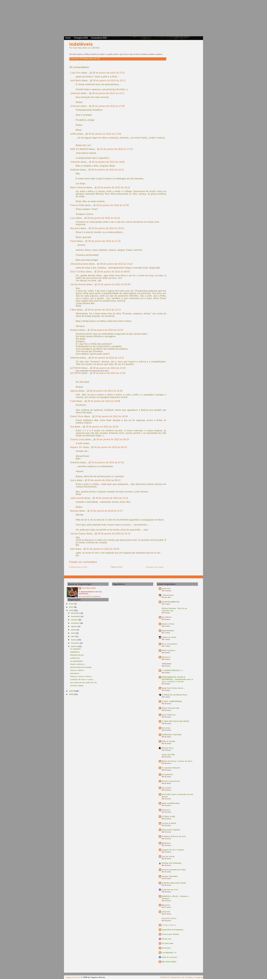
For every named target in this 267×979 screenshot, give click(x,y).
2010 (71, 610)
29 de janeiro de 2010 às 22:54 (102, 426)
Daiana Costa (77, 439)
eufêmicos (75, 658)
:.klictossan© (168, 595)
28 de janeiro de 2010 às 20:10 (103, 218)
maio (73, 633)
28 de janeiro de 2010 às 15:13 (109, 80)
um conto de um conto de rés (83, 683)
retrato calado (76, 686)
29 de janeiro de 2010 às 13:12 (107, 358)
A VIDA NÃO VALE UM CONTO (175, 721)
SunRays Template (194, 977)
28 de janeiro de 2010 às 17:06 (104, 134)
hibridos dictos (77, 655)
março (74, 640)
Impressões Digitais (171, 830)
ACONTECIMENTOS (171, 602)
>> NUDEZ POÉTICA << (172, 670)
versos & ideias (169, 823)
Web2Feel (164, 977)
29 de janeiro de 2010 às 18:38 (111, 416)
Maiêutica (166, 843)
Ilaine (73, 480)
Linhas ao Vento (169, 637)
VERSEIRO (166, 664)
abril (73, 636)
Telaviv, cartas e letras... (81, 676)
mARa (73, 134)
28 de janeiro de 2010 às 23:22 (116, 264)
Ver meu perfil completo (90, 596)
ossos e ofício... (77, 670)
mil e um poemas (169, 644)
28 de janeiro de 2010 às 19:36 (112, 205)
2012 (71, 604)
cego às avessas (169, 957)
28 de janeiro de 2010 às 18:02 (108, 162)
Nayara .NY (76, 447)
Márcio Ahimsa (78, 187)
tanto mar (166, 589)
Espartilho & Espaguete (172, 930)
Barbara (74, 330)
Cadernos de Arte (170, 890)
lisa (72, 426)
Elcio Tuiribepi (78, 271)
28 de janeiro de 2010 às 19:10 (113, 187)
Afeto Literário (168, 650)
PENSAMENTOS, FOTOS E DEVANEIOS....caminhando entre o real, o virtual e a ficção (177, 679)
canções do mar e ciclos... (82, 679)
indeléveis (81, 44)
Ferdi (73, 401)
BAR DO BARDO (79, 149)
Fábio (73, 310)
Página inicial (116, 567)
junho (74, 630)
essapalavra (167, 775)
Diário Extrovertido (170, 708)
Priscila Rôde (77, 205)
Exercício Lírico (169, 918)
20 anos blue (167, 943)
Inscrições (166, 788)
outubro (75, 620)
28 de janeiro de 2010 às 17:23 (116, 149)
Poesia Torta (167, 748)
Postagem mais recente (78, 567)
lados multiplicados (171, 803)
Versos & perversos (171, 781)
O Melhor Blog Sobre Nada (174, 883)
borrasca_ (166, 657)
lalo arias (166, 728)
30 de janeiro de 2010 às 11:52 (112, 498)
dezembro (76, 613)
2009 (71, 691)
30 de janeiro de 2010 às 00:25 (112, 439)
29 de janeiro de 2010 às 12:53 (106, 330)
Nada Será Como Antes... (173, 688)
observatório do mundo (81, 667)
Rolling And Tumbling (171, 863)
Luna (73, 218)
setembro (75, 623)
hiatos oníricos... (78, 664)
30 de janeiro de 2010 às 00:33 (110, 447)
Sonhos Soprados (170, 876)
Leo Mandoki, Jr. (169, 953)
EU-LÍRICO (166, 617)
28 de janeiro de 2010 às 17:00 (108, 106)
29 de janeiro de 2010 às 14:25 (109, 373)
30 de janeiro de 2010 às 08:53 (104, 480)
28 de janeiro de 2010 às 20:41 (108, 228)
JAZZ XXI (166, 912)
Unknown (75, 93)
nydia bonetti (77, 498)
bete (72, 549)
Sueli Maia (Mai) (88, 588)
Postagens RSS (81, 38)
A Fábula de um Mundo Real (174, 695)
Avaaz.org (166, 939)
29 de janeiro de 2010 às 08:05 (113, 271)
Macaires (75, 228)
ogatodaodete (168, 631)
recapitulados (76, 661)
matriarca (74, 673)
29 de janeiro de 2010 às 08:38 (114, 284)
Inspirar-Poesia (73, 977)
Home (68, 38)
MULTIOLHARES (169, 962)
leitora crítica (168, 624)
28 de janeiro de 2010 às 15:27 (108, 93)
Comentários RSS (99, 38)
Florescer (166, 810)
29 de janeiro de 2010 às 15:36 (106, 391)
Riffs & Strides (168, 741)
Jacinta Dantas (78, 284)
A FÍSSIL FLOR (168, 817)
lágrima (74, 391)
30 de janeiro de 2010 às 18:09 (102, 549)
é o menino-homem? (171, 768)
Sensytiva (166, 948)
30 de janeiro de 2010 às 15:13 (114, 533)
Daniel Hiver (76, 416)
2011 (71, 607)
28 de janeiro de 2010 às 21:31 (104, 241)
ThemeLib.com (178, 977)
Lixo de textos (168, 856)
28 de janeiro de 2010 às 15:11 (108, 73)
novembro (76, 616)
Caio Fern (75, 73)
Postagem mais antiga (154, 567)
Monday (74, 511)
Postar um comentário (83, 561)
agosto (74, 626)
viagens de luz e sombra (173, 850)
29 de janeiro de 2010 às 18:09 (103, 401)
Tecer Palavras (169, 715)
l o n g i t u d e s (169, 925)
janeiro (74, 646)
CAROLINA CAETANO (171, 735)
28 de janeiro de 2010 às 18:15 (107, 169)
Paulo (73, 241)
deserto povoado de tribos (174, 870)
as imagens (75, 649)
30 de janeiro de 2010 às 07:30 (107, 462)
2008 (71, 694)
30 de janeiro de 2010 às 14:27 (106, 511)
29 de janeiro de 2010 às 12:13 (104, 310)
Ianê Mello (75, 80)
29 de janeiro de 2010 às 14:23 (109, 368)
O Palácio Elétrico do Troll (174, 836)
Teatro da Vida (168, 755)
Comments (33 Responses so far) (84, 59)
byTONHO (75, 368)
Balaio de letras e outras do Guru (177, 761)
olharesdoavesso (79, 264)
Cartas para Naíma (170, 934)
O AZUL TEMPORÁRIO (172, 701)
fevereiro (75, 643)
